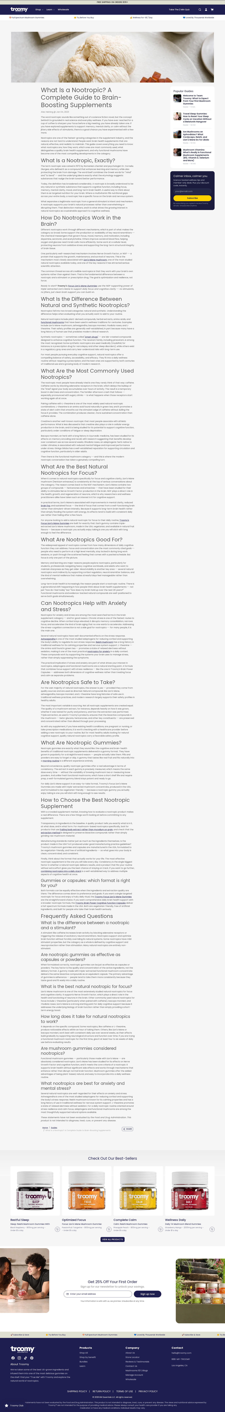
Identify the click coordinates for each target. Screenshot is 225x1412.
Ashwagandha (48, 638)
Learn (82, 1366)
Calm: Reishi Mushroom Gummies (130, 1224)
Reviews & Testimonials (137, 1361)
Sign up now (147, 1294)
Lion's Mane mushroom (95, 259)
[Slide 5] (40, 1213)
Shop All (84, 1352)
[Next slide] (213, 1192)
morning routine (51, 760)
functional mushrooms (52, 322)
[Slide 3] (35, 1213)
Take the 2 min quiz (179, 9)
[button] (199, 10)
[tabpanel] (112, 1203)
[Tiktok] (25, 1358)
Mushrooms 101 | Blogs (137, 1370)
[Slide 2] (33, 1213)
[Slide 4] (37, 1213)
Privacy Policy (148, 1391)
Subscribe (192, 198)
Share (129, 1129)
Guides (54, 1127)
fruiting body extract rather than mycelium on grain (86, 829)
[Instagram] (19, 1358)
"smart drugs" (91, 336)
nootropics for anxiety (98, 651)
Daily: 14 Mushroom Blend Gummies (183, 1224)
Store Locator (133, 1357)
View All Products (112, 1239)
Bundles (84, 1361)
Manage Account (134, 1374)
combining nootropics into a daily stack (61, 871)
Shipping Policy (77, 1391)
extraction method (50, 832)
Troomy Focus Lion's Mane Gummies (113, 896)
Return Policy (102, 1391)
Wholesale (63, 9)
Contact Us (131, 1366)
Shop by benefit (88, 1357)
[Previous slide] (11, 1192)
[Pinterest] (31, 1358)
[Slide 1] (30, 1213)
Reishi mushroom (104, 642)
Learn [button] (49, 9)
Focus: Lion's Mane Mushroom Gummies (82, 1224)
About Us (130, 1352)
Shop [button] (38, 9)
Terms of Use (124, 1391)
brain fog (45, 505)
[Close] (223, 2)
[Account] (206, 9)
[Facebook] (13, 1358)
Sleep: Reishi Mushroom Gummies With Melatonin (30, 1224)
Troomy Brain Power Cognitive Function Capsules (100, 902)
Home (45, 1127)
